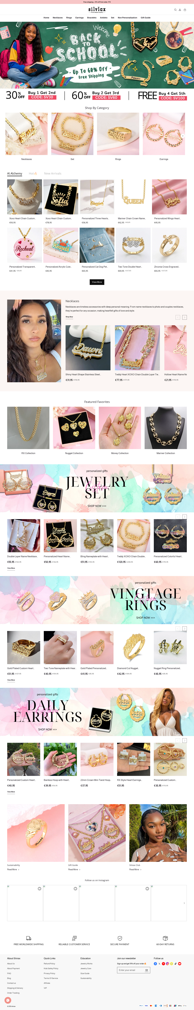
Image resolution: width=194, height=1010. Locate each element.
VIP (45, 988)
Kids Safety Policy (51, 968)
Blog (9, 978)
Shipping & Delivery (15, 988)
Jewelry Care (85, 968)
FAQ (9, 973)
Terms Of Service (51, 978)
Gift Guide (145, 18)
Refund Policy (49, 964)
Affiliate (47, 983)
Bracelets (91, 18)
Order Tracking (13, 993)
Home (46, 18)
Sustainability (85, 978)
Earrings (79, 18)
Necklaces (58, 18)
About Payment (13, 968)
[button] (175, 10)
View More (97, 282)
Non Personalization (127, 18)
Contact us (11, 983)
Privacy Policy (49, 973)
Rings (69, 18)
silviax (13, 1006)
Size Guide (84, 973)
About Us (11, 964)
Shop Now (69, 317)
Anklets (103, 18)
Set (112, 18)
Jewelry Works (86, 964)
